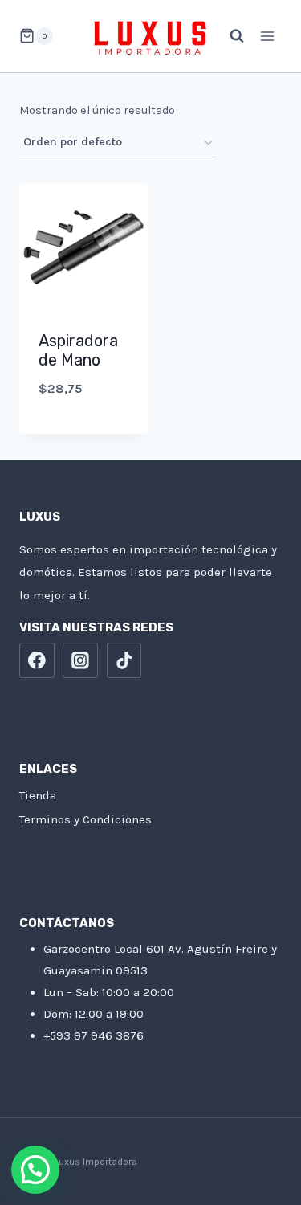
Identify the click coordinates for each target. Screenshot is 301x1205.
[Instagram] (80, 660)
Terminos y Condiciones (85, 819)
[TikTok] (124, 660)
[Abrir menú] (267, 35)
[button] (35, 1170)
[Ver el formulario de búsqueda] (229, 36)
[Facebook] (37, 660)
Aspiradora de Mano (78, 350)
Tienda (37, 795)
